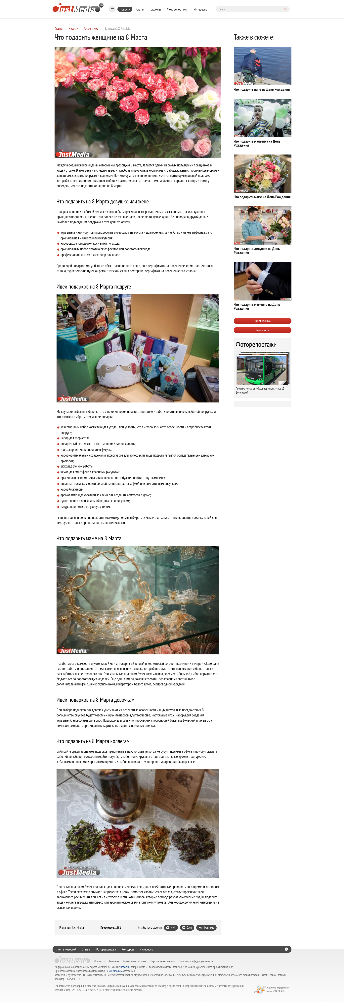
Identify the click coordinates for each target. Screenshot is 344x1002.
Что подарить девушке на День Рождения (257, 251)
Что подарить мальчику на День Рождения (257, 143)
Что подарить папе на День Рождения (262, 89)
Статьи (140, 9)
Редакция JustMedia (71, 927)
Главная (59, 28)
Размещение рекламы (134, 961)
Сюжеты (156, 9)
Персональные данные (162, 961)
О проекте (99, 961)
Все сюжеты (262, 330)
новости (124, 967)
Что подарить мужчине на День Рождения (257, 306)
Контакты (114, 961)
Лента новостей (66, 949)
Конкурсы (128, 949)
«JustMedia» (115, 971)
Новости (125, 9)
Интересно (200, 9)
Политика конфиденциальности (196, 961)
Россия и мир (91, 28)
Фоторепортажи (177, 9)
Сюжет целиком (262, 321)
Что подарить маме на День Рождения (262, 197)
